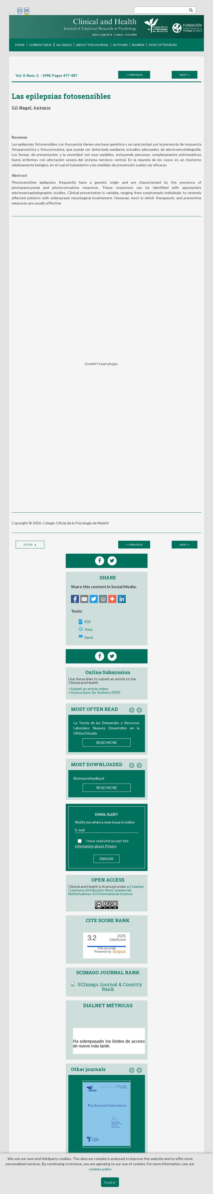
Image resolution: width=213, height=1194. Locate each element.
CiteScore (118, 938)
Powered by (103, 951)
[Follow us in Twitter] (112, 656)
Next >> (184, 74)
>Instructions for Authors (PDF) (94, 692)
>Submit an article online (88, 689)
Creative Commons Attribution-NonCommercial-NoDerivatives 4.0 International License (106, 890)
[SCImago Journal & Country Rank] (108, 986)
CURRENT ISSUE (40, 45)
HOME (20, 45)
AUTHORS (120, 45)
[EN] (27, 11)
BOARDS (138, 45)
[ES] (20, 11)
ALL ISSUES (64, 45)
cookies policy (100, 1169)
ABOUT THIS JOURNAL (92, 45)
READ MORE (106, 742)
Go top (28, 544)
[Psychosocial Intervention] (107, 1114)
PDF (87, 622)
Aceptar (110, 1182)
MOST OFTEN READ (163, 45)
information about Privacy (96, 846)
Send (88, 637)
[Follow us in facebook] (99, 656)
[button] (132, 710)
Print (89, 629)
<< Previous (134, 74)
